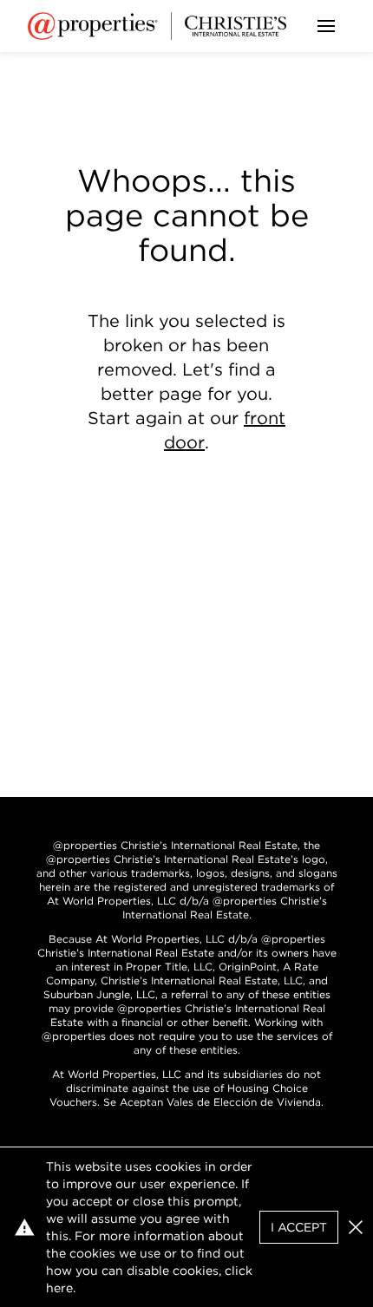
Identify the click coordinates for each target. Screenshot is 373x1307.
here (59, 1288)
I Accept (299, 1227)
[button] (356, 1227)
